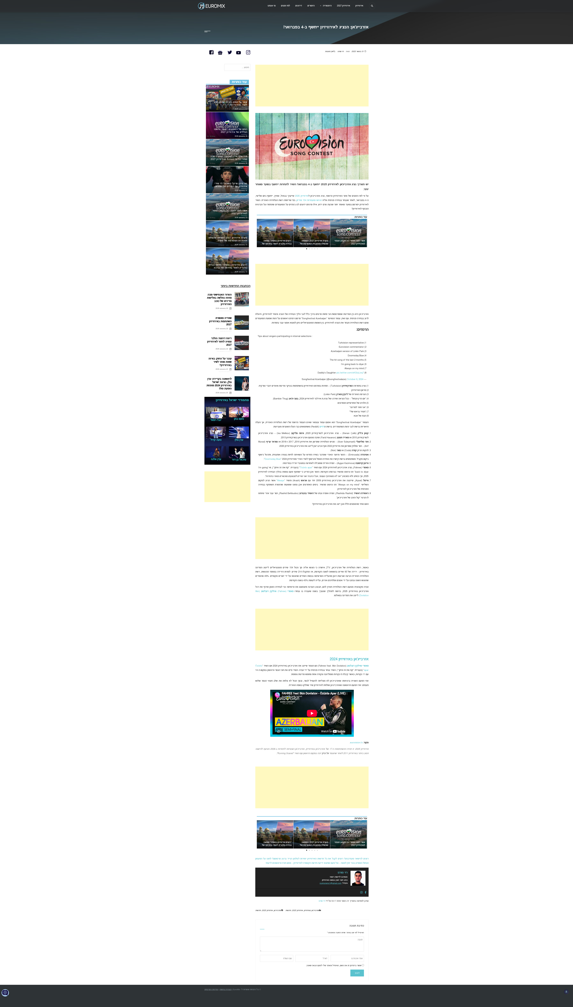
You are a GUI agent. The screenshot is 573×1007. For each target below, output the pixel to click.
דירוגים (298, 6)
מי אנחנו (272, 6)
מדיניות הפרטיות (211, 990)
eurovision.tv (356, 742)
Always (280, 480)
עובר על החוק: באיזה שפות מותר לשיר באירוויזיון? (220, 362)
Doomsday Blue (273, 459)
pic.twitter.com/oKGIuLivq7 (350, 373)
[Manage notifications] (566, 991)
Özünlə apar (306, 467)
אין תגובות (329, 52)
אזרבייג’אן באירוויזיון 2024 (349, 659)
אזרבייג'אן (277, 911)
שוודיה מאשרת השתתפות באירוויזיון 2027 (220, 321)
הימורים (311, 6)
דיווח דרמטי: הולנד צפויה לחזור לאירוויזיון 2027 (219, 341)
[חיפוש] (372, 6)
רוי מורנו (341, 52)
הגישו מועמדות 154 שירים (309, 200)
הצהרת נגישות (225, 990)
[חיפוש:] (237, 67)
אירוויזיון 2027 (343, 6)
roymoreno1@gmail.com (330, 883)
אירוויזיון (359, 6)
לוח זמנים (285, 6)
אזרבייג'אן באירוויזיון (311, 911)
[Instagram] (361, 892)
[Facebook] (365, 892)
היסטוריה (326, 6)
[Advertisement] (312, 85)
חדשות (288, 911)
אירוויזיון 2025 (301, 196)
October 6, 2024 (355, 379)
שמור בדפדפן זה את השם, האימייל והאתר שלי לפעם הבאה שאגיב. (333, 966)
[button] (317, 248)
